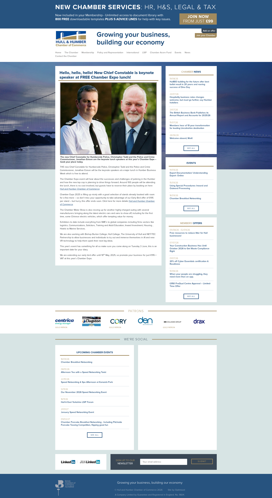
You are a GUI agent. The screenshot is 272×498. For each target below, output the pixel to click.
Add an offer (209, 30)
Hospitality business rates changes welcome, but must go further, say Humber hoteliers (191, 100)
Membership (88, 52)
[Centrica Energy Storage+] (68, 321)
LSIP (144, 52)
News (187, 52)
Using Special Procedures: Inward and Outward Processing (189, 187)
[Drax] (203, 321)
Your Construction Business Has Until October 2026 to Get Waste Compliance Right (189, 248)
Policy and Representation (110, 52)
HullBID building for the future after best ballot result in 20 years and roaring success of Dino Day (189, 84)
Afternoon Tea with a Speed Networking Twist (83, 372)
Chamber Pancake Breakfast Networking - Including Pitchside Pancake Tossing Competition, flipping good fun (91, 423)
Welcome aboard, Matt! (181, 138)
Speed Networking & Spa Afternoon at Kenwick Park (87, 382)
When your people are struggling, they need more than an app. (189, 275)
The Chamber (71, 52)
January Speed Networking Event (77, 412)
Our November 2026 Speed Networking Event (84, 392)
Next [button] (219, 322)
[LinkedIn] (69, 461)
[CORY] (122, 321)
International (133, 52)
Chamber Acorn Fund (160, 52)
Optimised (180, 490)
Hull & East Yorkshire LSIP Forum (77, 402)
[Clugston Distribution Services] (95, 321)
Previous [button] (52, 322)
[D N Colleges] (176, 321)
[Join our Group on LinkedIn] (89, 461)
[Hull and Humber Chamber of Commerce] (74, 38)
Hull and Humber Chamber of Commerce (80, 189)
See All (191, 148)
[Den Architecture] (149, 321)
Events (178, 52)
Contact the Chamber (66, 56)
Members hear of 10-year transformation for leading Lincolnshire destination (190, 127)
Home (58, 52)
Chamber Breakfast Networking (185, 198)
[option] (136, 13)
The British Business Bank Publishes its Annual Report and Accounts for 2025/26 (190, 114)
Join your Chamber (205, 35)
